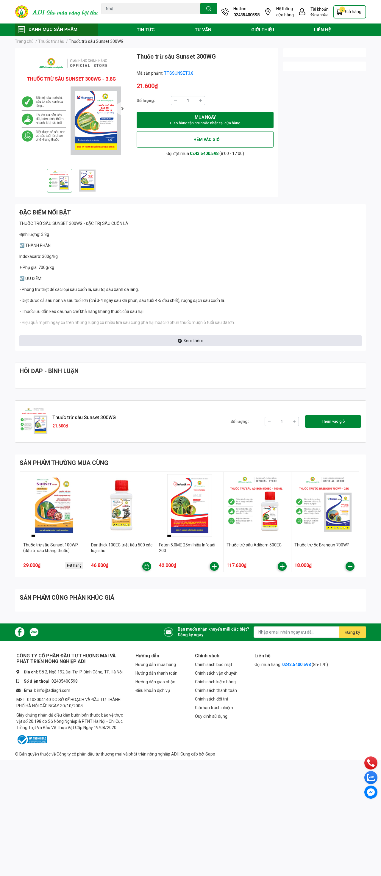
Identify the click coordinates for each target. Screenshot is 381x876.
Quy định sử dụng (211, 716)
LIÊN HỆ (322, 29)
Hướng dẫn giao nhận (155, 681)
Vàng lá (135, 17)
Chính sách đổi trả (211, 699)
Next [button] (122, 108)
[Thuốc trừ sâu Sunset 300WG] (73, 108)
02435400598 (246, 14)
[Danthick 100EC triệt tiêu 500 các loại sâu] (121, 505)
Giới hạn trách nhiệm (214, 707)
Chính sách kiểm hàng (215, 681)
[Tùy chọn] (146, 566)
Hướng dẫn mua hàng (155, 664)
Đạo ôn (107, 17)
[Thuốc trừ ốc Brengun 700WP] (325, 505)
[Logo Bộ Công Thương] (31, 739)
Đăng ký (352, 632)
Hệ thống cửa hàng (285, 11)
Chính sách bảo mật (213, 664)
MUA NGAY (205, 120)
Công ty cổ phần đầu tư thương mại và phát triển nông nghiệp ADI (117, 754)
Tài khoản (319, 9)
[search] (208, 8)
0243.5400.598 (204, 153)
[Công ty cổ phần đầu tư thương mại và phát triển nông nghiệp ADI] (56, 12)
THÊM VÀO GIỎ (205, 139)
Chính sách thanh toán (216, 690)
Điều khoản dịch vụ (152, 690)
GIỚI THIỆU (262, 29)
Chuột (121, 17)
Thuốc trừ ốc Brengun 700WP (321, 545)
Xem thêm (193, 340)
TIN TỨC (146, 29)
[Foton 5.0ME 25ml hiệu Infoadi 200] (189, 505)
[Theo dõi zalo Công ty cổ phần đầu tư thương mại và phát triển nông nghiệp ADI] (34, 631)
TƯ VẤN (203, 29)
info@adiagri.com (53, 690)
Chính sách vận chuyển (216, 673)
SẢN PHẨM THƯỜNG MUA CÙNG (64, 462)
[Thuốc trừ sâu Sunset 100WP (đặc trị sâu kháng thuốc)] (54, 505)
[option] (73, 108)
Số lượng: (146, 100)
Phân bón (152, 17)
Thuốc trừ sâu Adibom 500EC (254, 545)
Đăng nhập (318, 15)
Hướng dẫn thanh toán (156, 673)
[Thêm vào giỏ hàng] (214, 566)
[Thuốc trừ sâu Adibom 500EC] (257, 505)
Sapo (210, 754)
